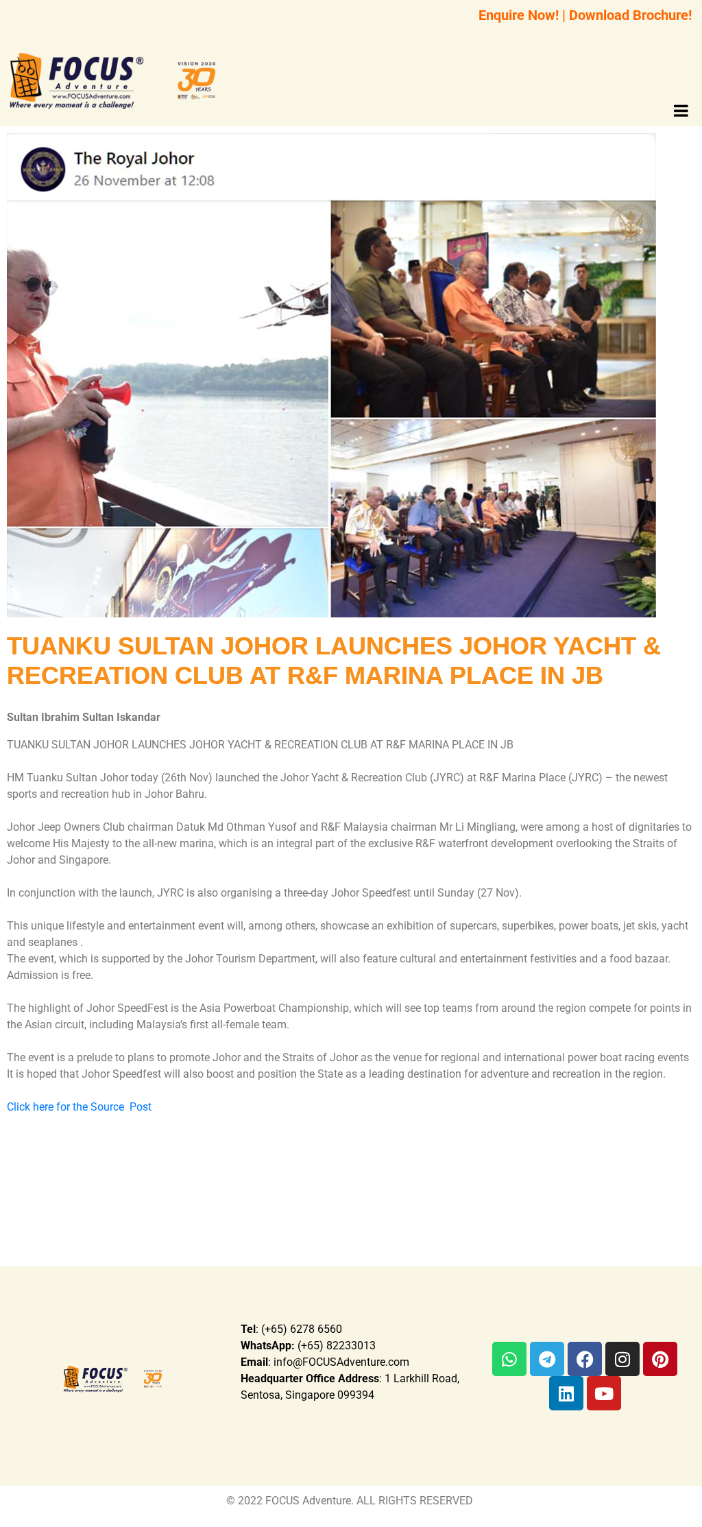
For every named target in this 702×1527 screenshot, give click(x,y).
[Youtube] (604, 1393)
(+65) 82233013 (308, 1345)
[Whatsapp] (509, 1359)
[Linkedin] (566, 1393)
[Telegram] (547, 1359)
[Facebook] (585, 1359)
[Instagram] (622, 1359)
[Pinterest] (660, 1359)
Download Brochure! (630, 15)
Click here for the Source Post (80, 1106)
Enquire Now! (519, 15)
